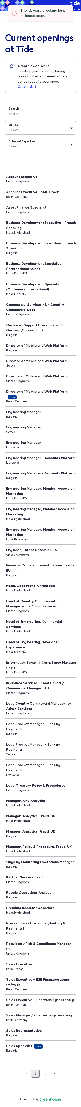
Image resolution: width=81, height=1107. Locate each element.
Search (14, 108)
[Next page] (54, 1074)
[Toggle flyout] (71, 128)
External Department (24, 141)
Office (13, 125)
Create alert (27, 87)
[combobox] (9, 130)
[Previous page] (26, 1074)
